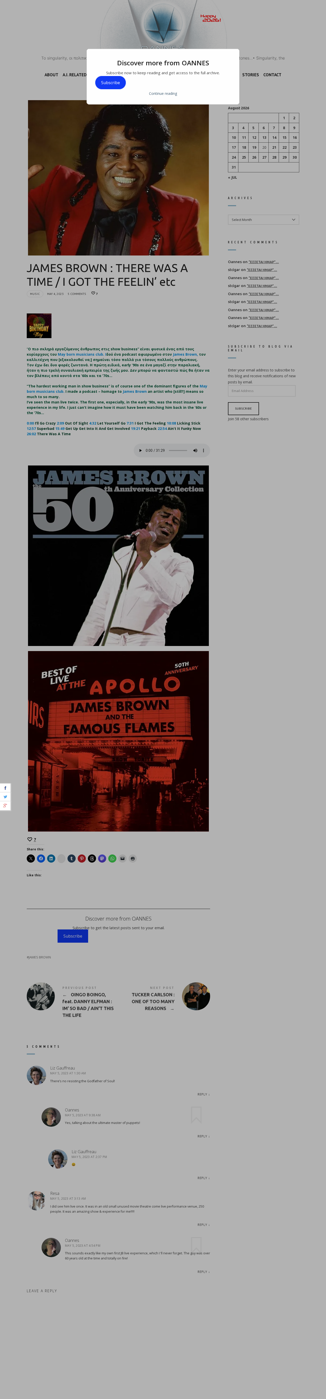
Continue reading (163, 93)
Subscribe (110, 82)
